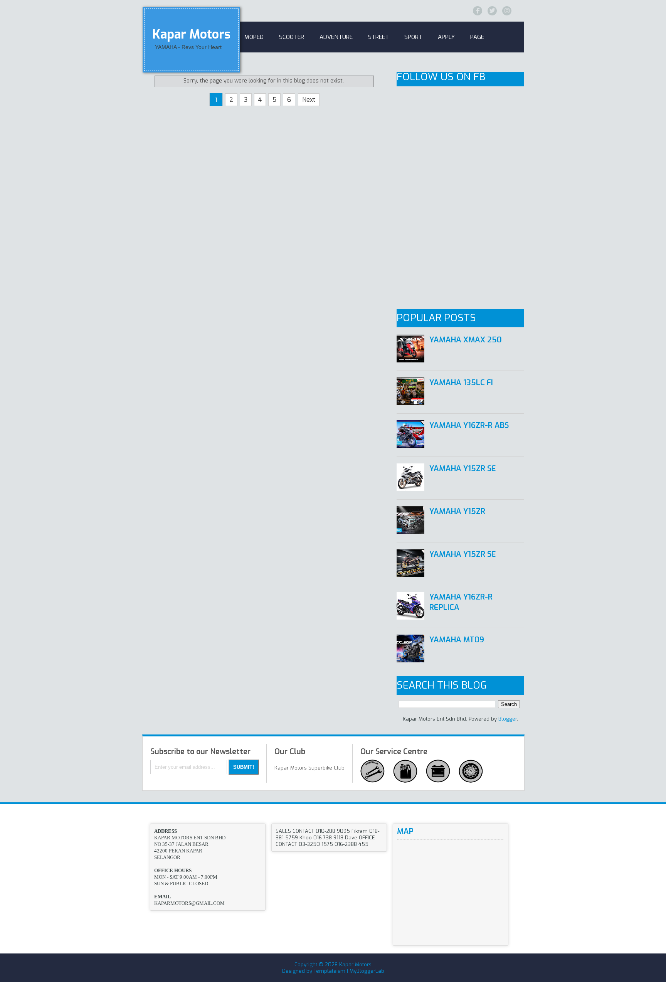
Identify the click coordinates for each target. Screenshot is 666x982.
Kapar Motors (191, 34)
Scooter (291, 37)
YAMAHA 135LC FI (461, 382)
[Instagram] (506, 10)
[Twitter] (492, 10)
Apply (446, 37)
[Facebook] (477, 10)
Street (378, 37)
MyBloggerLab (367, 971)
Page (477, 37)
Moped (254, 37)
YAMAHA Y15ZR (457, 511)
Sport (413, 37)
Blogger (507, 719)
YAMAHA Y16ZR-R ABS (469, 425)
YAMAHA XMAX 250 (465, 340)
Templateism (329, 971)
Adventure (336, 37)
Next (308, 100)
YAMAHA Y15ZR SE (462, 468)
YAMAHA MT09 (456, 640)
